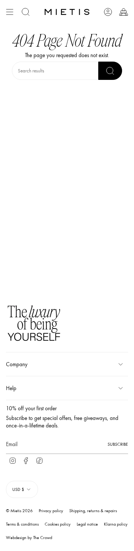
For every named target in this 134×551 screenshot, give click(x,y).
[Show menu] (9, 12)
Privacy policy (51, 511)
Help (11, 388)
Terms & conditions (22, 524)
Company (17, 364)
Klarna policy (116, 524)
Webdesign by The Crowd (29, 538)
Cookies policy (58, 524)
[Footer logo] (34, 324)
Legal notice (87, 524)
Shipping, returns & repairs (93, 511)
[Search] (110, 71)
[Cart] (123, 12)
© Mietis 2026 (19, 511)
